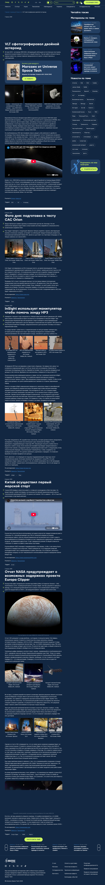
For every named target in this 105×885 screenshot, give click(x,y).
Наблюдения (48, 6)
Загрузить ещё (33, 839)
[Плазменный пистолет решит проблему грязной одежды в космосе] (76, 68)
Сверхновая (76, 120)
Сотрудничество (84, 6)
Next (98, 847)
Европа (31, 834)
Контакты (55, 873)
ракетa (92, 145)
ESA (82, 83)
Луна (89, 112)
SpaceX (86, 91)
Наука (26, 6)
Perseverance (76, 91)
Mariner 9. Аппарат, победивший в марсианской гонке (90, 40)
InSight (13, 475)
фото (85, 153)
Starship (95, 91)
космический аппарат (79, 145)
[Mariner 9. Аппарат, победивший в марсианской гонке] (76, 41)
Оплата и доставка (71, 863)
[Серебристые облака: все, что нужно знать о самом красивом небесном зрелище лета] (76, 27)
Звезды (82, 103)
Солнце (74, 124)
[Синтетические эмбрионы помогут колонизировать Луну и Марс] (76, 54)
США (93, 116)
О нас (54, 863)
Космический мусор (78, 112)
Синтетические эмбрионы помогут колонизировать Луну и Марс (90, 54)
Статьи (17, 6)
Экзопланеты (76, 132)
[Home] (7, 2)
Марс (20, 475)
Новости (7, 6)
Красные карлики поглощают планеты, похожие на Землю (81, 848)
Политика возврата (71, 866)
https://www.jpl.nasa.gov (23, 468)
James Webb (76, 87)
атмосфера (87, 137)
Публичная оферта (71, 873)
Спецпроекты (70, 6)
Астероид (25, 202)
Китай (12, 564)
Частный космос (77, 128)
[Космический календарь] (77, 2)
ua (36, 2)
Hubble (95, 83)
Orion (12, 301)
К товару (29, 79)
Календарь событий (71, 877)
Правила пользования (91, 868)
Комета (91, 108)
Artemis (74, 83)
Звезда (74, 103)
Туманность (84, 124)
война (74, 141)
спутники (75, 149)
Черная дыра (90, 128)
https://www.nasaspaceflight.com (26, 557)
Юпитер (87, 132)
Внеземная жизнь (78, 99)
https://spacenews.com (23, 827)
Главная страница (10, 12)
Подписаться (90, 169)
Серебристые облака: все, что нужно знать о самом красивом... (91, 27)
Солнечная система (89, 120)
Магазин (97, 6)
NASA (23, 834)
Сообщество (92, 2)
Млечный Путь (83, 116)
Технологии (36, 6)
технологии (76, 153)
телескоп (85, 149)
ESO (12, 202)
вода (95, 137)
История (75, 108)
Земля (91, 103)
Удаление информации (72, 870)
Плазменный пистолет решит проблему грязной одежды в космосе (90, 68)
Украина (59, 6)
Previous (6, 847)
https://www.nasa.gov (22, 294)
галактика (83, 141)
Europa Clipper (14, 834)
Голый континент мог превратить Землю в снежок (60, 848)
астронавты (76, 137)
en (40, 2)
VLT (18, 202)
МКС (96, 112)
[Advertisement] (33, 31)
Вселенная (90, 99)
